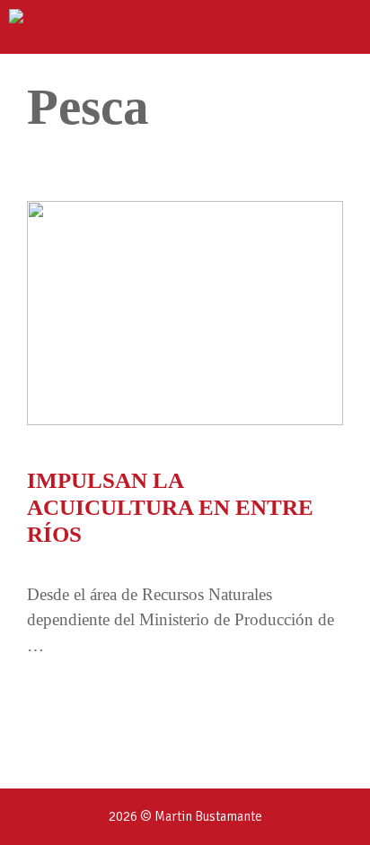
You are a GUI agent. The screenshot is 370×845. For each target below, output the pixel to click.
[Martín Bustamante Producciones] (75, 27)
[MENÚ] (340, 27)
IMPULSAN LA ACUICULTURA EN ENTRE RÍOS (170, 507)
